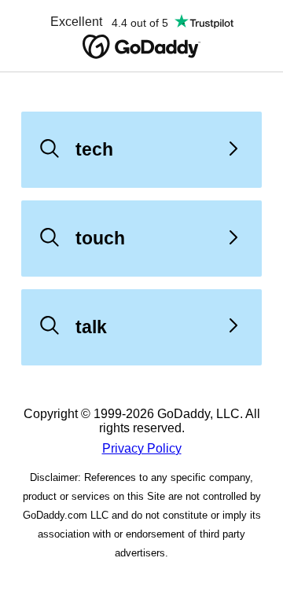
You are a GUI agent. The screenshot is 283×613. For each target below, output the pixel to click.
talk (91, 327)
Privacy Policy (142, 448)
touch (100, 238)
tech (94, 149)
